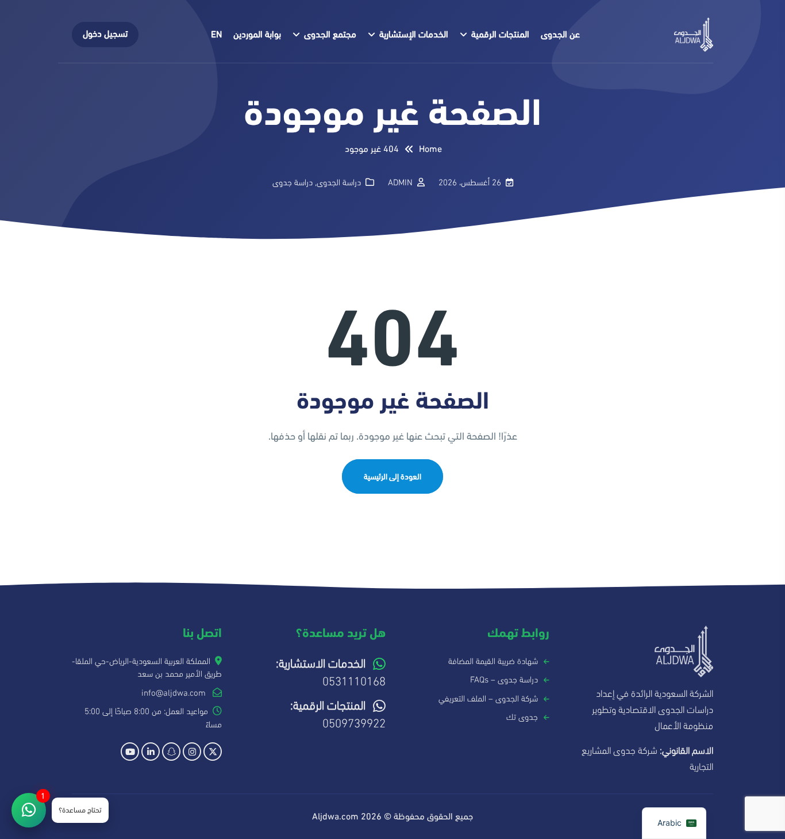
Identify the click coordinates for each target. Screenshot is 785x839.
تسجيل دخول (105, 34)
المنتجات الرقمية (500, 34)
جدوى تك (522, 717)
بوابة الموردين (257, 34)
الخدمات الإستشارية (413, 34)
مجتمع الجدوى (330, 34)
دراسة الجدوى (339, 182)
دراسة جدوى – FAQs (504, 679)
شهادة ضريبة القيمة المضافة (493, 661)
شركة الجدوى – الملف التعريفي (488, 698)
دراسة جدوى (292, 182)
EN (216, 34)
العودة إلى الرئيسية (392, 477)
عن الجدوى (560, 34)
